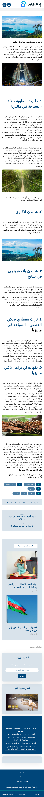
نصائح (33, 590)
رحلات (31, 493)
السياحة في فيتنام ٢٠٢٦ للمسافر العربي (21, 734)
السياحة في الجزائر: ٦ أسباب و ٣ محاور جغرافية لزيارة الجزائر (21, 739)
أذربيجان (32, 634)
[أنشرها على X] (27, 501)
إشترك (22, 676)
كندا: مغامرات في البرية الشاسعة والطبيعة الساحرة (21, 729)
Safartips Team (29, 484)
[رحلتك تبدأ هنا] (30, 4)
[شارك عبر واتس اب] (15, 501)
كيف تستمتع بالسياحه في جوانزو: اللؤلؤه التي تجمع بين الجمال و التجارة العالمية (21, 748)
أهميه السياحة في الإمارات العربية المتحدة (21, 743)
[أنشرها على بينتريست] (23, 501)
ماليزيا (37, 330)
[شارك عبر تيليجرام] (11, 501)
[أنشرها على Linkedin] (19, 501)
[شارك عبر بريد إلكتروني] (7, 501)
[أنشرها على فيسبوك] (31, 501)
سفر (24, 493)
